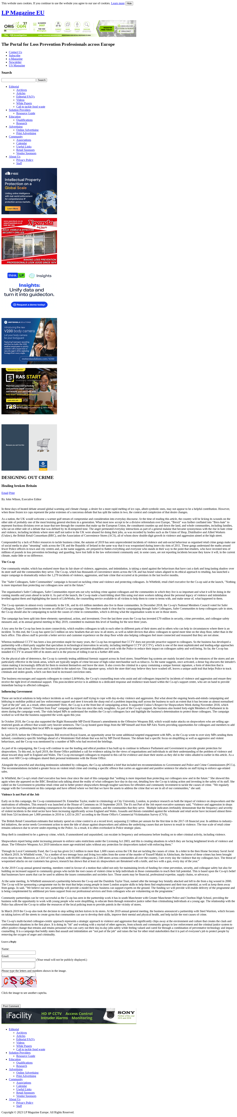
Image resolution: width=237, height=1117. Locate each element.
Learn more (118, 3)
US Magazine (17, 65)
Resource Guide (25, 113)
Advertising (16, 126)
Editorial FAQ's (25, 96)
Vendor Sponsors (26, 153)
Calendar (21, 143)
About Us (14, 156)
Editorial (14, 86)
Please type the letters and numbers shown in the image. (33, 970)
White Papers (24, 103)
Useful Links (23, 146)
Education (15, 116)
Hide (129, 3)
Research (21, 123)
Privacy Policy (24, 160)
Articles (20, 93)
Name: (5, 948)
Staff (19, 163)
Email (4, 493)
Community (16, 136)
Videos (20, 99)
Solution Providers (20, 109)
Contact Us (15, 52)
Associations (23, 140)
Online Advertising (27, 129)
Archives (21, 89)
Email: (5, 956)
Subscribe (14, 55)
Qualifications (24, 119)
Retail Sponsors (25, 150)
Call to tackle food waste (30, 106)
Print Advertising (26, 133)
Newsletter (15, 62)
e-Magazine (16, 58)
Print (12, 493)
